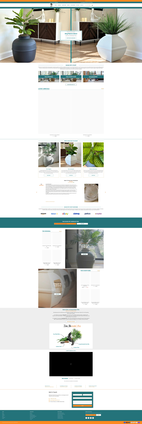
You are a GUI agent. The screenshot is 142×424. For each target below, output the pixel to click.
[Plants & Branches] (93, 154)
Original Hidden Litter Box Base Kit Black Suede (46, 263)
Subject (74, 396)
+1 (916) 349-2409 (53, 398)
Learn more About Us (71, 84)
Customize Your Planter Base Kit (54, 134)
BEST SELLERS (65, 378)
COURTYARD (77, 378)
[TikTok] (91, 418)
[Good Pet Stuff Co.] (43, 214)
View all (60, 231)
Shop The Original (60, 38)
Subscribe (82, 223)
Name (74, 393)
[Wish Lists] (90, 5)
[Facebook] (86, 418)
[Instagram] (88, 418)
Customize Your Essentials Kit (87, 134)
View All (102, 88)
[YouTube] (92, 7)
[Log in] (89, 5)
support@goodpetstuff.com (55, 400)
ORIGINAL (71, 378)
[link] (49, 386)
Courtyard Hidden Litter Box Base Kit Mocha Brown (95, 303)
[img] (71, 181)
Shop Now (84, 254)
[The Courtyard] (71, 154)
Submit (82, 405)
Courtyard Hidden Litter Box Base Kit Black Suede (85, 303)
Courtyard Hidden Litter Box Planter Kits (85, 285)
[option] (71, 35)
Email (83, 393)
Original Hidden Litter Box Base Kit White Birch (57, 263)
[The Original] (48, 154)
